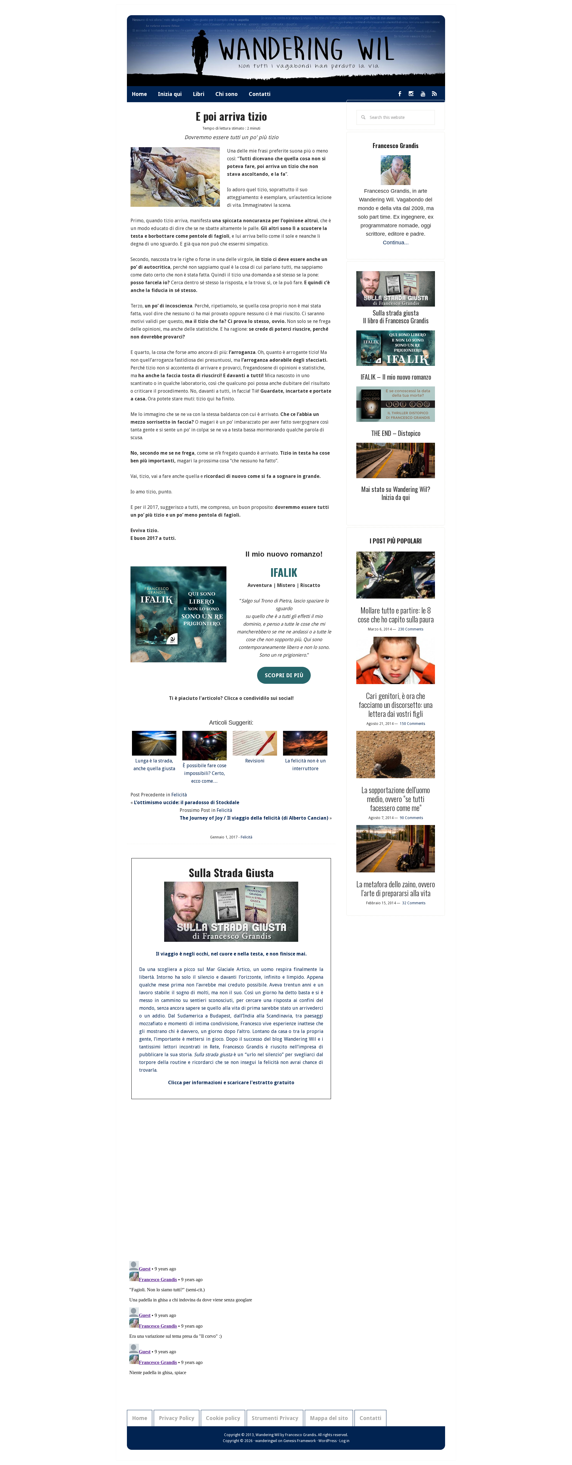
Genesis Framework (299, 1441)
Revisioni (255, 761)
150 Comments (412, 724)
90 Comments (411, 818)
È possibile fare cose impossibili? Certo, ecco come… (204, 773)
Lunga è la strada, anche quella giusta (154, 764)
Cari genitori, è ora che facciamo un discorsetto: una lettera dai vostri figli (396, 704)
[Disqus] (231, 1178)
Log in (344, 1441)
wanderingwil (266, 1441)
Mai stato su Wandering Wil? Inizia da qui (395, 492)
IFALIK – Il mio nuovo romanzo (395, 376)
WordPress (327, 1441)
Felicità (179, 795)
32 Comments (413, 903)
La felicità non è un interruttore (305, 764)
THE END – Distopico (395, 433)
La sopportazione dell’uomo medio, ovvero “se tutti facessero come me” (395, 798)
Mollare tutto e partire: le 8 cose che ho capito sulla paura (396, 614)
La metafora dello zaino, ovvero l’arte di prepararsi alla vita (395, 888)
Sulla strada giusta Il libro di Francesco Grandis (396, 316)
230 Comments (410, 629)
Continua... (396, 243)
